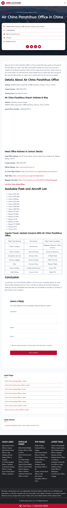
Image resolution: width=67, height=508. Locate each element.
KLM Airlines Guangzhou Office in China (41, 478)
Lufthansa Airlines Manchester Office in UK (41, 466)
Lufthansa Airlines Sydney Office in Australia (7, 457)
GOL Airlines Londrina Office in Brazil (15, 406)
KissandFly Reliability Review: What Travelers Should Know (21, 425)
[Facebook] (27, 46)
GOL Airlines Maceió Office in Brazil (15, 397)
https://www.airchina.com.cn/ (25, 167)
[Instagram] (35, 46)
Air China (13, 12)
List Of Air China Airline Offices (15, 184)
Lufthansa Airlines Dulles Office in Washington (56, 469)
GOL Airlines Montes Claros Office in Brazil (17, 385)
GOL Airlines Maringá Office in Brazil (15, 381)
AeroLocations (5, 12)
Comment (13, 312)
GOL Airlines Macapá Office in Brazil (15, 401)
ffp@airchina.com (11, 41)
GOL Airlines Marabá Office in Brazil (15, 389)
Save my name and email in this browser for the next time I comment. (32, 345)
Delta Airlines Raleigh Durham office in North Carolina (25, 450)
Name (12, 327)
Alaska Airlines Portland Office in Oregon (40, 448)
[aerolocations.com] (11, 3)
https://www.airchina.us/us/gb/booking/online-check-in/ (39, 171)
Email (12, 336)
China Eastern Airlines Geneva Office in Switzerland (41, 459)
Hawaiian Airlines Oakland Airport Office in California (58, 457)
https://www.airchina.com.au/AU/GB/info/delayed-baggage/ (38, 180)
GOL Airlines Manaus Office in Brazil (15, 393)
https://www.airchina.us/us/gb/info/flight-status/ (28, 176)
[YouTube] (39, 46)
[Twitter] (31, 46)
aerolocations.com (29, 501)
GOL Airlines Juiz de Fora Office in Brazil (16, 410)
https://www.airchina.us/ (13, 34)
